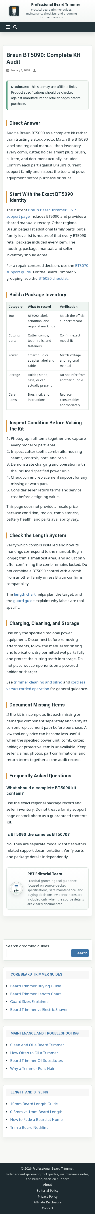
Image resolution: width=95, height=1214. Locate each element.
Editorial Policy (47, 1190)
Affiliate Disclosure (47, 1202)
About (47, 1184)
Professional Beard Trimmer (55, 4)
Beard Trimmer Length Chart (35, 993)
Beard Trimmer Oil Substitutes (36, 1060)
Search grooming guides (27, 945)
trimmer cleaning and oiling (38, 682)
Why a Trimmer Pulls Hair (32, 1068)
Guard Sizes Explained (29, 1001)
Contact (47, 1208)
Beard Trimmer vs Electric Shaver (39, 1009)
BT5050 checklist (53, 278)
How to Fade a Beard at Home (36, 1119)
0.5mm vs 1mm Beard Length (36, 1111)
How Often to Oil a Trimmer (34, 1052)
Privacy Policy (47, 1196)
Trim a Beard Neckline (29, 1127)
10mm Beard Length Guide (34, 1103)
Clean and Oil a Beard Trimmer (37, 1044)
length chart (25, 594)
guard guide (24, 600)
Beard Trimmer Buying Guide (35, 985)
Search (82, 952)
